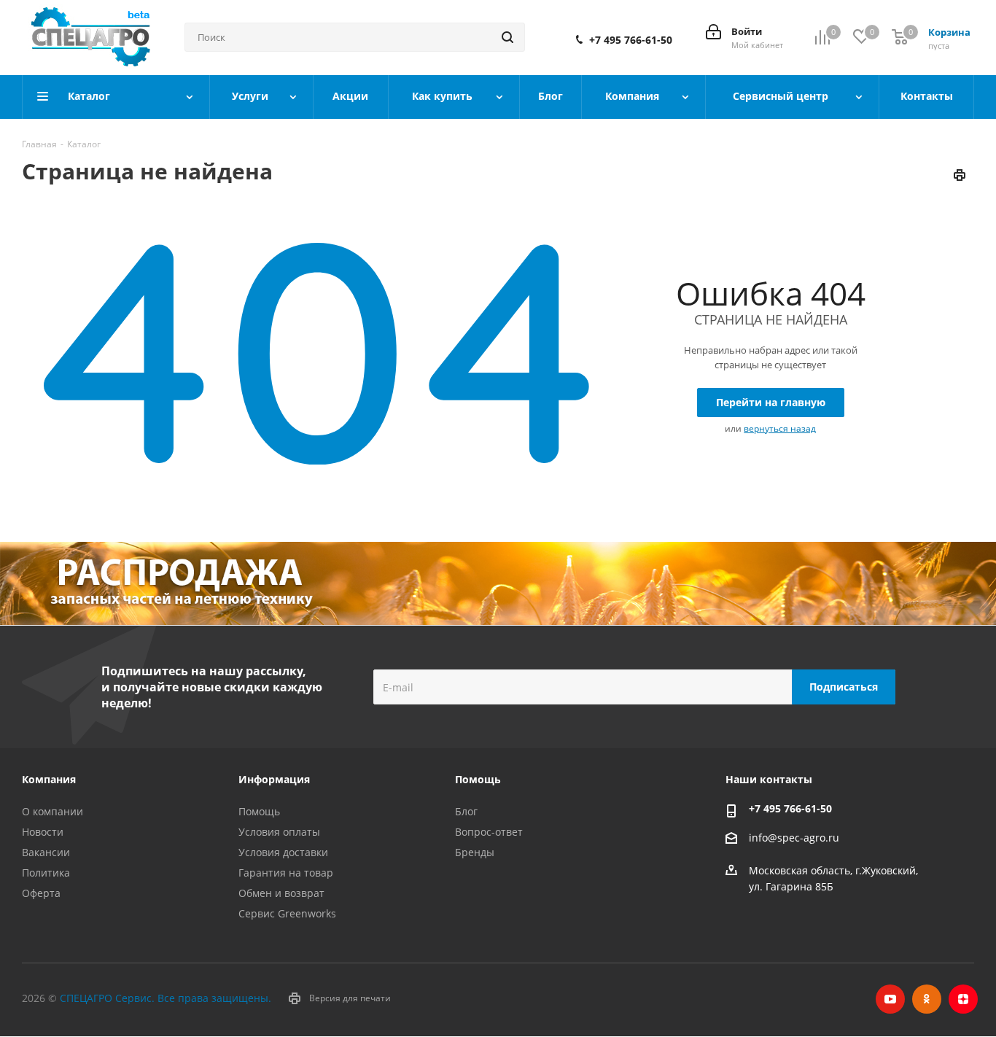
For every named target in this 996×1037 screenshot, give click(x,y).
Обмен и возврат (281, 893)
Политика (46, 872)
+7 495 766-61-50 (630, 40)
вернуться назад (780, 428)
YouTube (890, 999)
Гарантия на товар (285, 872)
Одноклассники (926, 999)
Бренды (474, 852)
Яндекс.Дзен (963, 999)
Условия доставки (283, 852)
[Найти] (507, 37)
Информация (274, 779)
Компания (49, 779)
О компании (52, 811)
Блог (466, 811)
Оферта (41, 893)
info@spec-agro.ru (794, 838)
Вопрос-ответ (489, 832)
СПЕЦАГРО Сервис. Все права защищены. (165, 998)
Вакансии (46, 852)
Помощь (259, 811)
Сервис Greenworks (287, 913)
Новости (42, 832)
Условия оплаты (279, 832)
